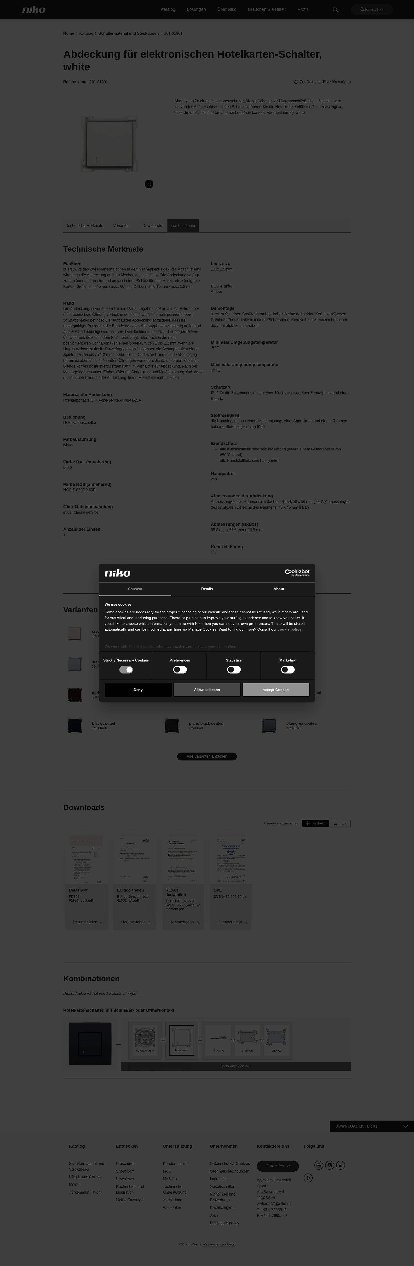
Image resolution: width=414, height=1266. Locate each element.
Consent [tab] (135, 589)
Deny (138, 690)
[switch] (180, 669)
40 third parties (141, 647)
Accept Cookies (276, 690)
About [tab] (279, 589)
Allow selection (207, 690)
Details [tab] (207, 589)
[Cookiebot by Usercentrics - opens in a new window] (289, 572)
